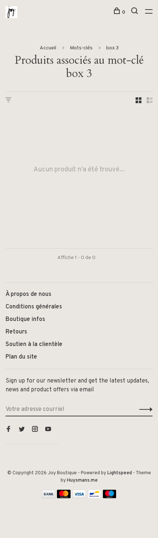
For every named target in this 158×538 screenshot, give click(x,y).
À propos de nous (28, 294)
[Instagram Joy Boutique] (35, 430)
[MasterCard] (64, 496)
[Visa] (79, 496)
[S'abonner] (143, 409)
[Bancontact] (94, 496)
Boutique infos (25, 319)
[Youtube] (48, 430)
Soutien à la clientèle (34, 344)
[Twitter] (22, 430)
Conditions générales (34, 307)
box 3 (112, 48)
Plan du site (21, 357)
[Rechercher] (135, 12)
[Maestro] (109, 496)
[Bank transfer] (48, 496)
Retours (16, 332)
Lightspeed (119, 473)
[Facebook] (8, 430)
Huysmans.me (82, 480)
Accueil (48, 48)
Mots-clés (81, 48)
